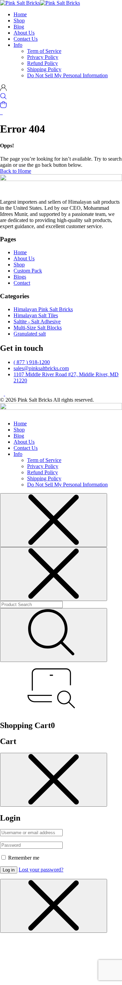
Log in (9, 869)
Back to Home (15, 171)
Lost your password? (41, 869)
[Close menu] (53, 520)
